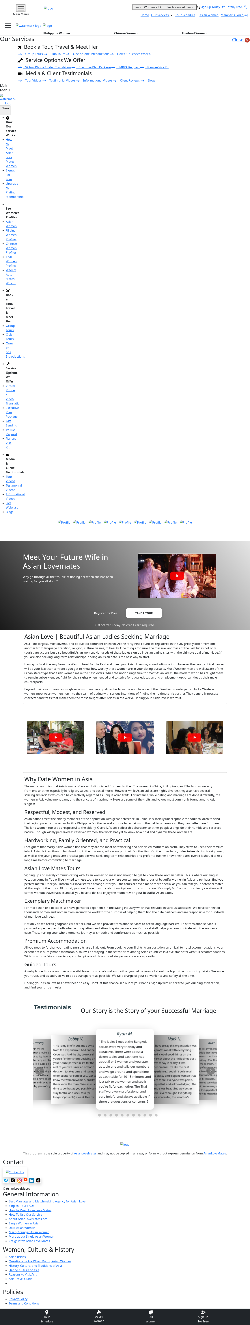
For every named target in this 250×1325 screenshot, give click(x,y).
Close (238, 39)
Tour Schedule (185, 15)
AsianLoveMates (85, 1153)
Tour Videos (32, 80)
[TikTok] (38, 1180)
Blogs (150, 80)
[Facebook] (6, 1180)
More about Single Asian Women (31, 1237)
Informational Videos (96, 80)
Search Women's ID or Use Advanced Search (164, 7)
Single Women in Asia (23, 1223)
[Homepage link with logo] (125, 1144)
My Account (233, 26)
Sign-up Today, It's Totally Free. (221, 7)
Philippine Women (56, 33)
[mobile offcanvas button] (7, 25)
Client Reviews (129, 80)
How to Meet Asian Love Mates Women (11, 153)
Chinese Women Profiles (11, 248)
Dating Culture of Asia (24, 1270)
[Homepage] (28, 25)
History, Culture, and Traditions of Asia (35, 1266)
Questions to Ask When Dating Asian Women (40, 1261)
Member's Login (232, 15)
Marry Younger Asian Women (29, 1232)
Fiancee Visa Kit (157, 67)
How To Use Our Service (25, 1215)
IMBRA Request (128, 67)
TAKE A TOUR (144, 613)
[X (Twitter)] (13, 1180)
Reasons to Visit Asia (23, 1274)
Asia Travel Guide (20, 1279)
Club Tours (56, 54)
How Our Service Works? (133, 54)
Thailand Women (194, 33)
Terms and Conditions (24, 1303)
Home (145, 15)
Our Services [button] (160, 15)
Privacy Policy (18, 1299)
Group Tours (33, 54)
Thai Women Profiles (11, 261)
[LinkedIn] (32, 1180)
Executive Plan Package (93, 67)
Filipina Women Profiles (11, 234)
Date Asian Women (22, 1228)
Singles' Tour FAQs (21, 1206)
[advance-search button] (198, 7)
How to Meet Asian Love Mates (30, 1210)
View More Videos (125, 765)
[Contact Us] (15, 1172)
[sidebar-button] (20, 8)
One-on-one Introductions (90, 54)
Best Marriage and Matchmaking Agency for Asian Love (47, 1201)
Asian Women (209, 15)
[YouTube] (25, 1179)
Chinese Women (126, 33)
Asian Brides (17, 1257)
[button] (93, 1115)
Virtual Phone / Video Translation (47, 67)
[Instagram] (19, 1180)
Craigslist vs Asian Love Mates (29, 1241)
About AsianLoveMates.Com (28, 1219)
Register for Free (105, 613)
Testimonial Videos (61, 80)
